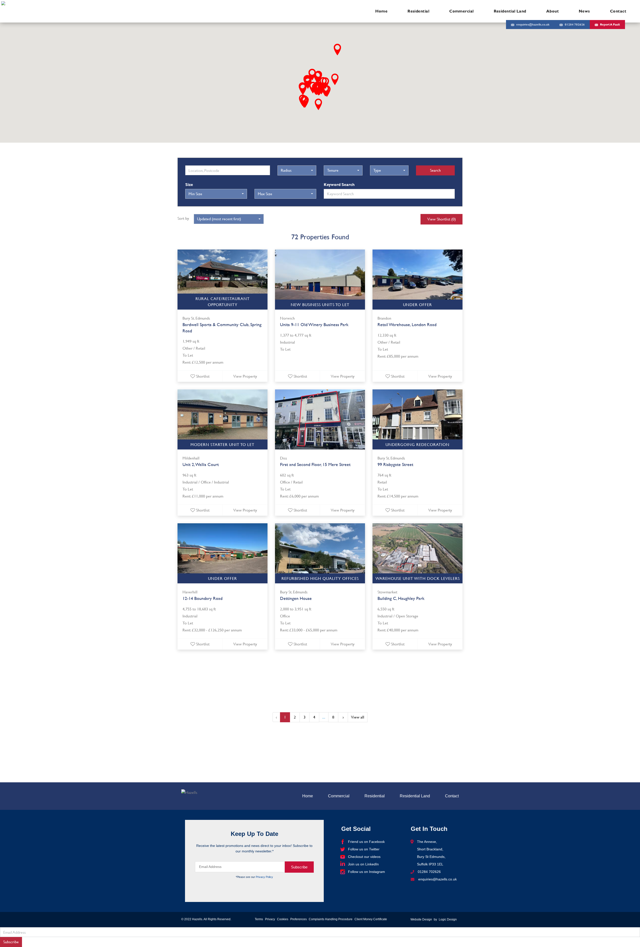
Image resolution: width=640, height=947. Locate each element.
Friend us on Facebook (366, 842)
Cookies (282, 919)
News (584, 11)
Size (189, 184)
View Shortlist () (441, 218)
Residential (418, 11)
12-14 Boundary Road (202, 598)
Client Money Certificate (370, 919)
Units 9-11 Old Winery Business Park (314, 324)
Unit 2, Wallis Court (200, 464)
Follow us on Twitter (364, 849)
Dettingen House (296, 598)
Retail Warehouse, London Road (407, 324)
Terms (259, 919)
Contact (618, 11)
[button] (334, 79)
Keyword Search (339, 184)
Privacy (270, 919)
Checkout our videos (364, 857)
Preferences (298, 919)
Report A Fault (610, 24)
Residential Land (510, 11)
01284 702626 (575, 24)
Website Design (421, 919)
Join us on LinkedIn (363, 864)
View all (357, 717)
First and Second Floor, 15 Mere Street (315, 464)
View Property (245, 376)
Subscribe (11, 941)
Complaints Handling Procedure (330, 919)
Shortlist (203, 376)
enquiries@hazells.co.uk (533, 24)
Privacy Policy (264, 876)
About (552, 11)
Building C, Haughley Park (401, 598)
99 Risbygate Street (395, 464)
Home (381, 11)
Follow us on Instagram (366, 872)
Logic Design (448, 919)
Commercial (461, 11)
